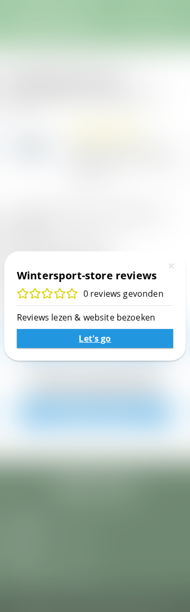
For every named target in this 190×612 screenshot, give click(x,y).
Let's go (95, 338)
